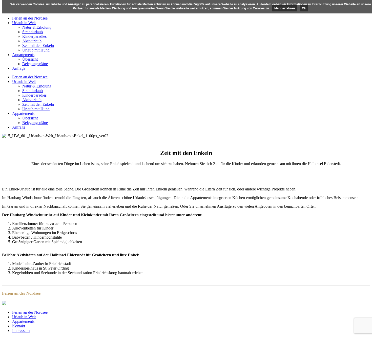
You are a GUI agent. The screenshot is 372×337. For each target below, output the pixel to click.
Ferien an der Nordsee (30, 312)
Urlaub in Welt (24, 317)
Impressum (21, 330)
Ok (304, 8)
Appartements (23, 321)
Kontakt (18, 326)
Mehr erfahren (284, 8)
